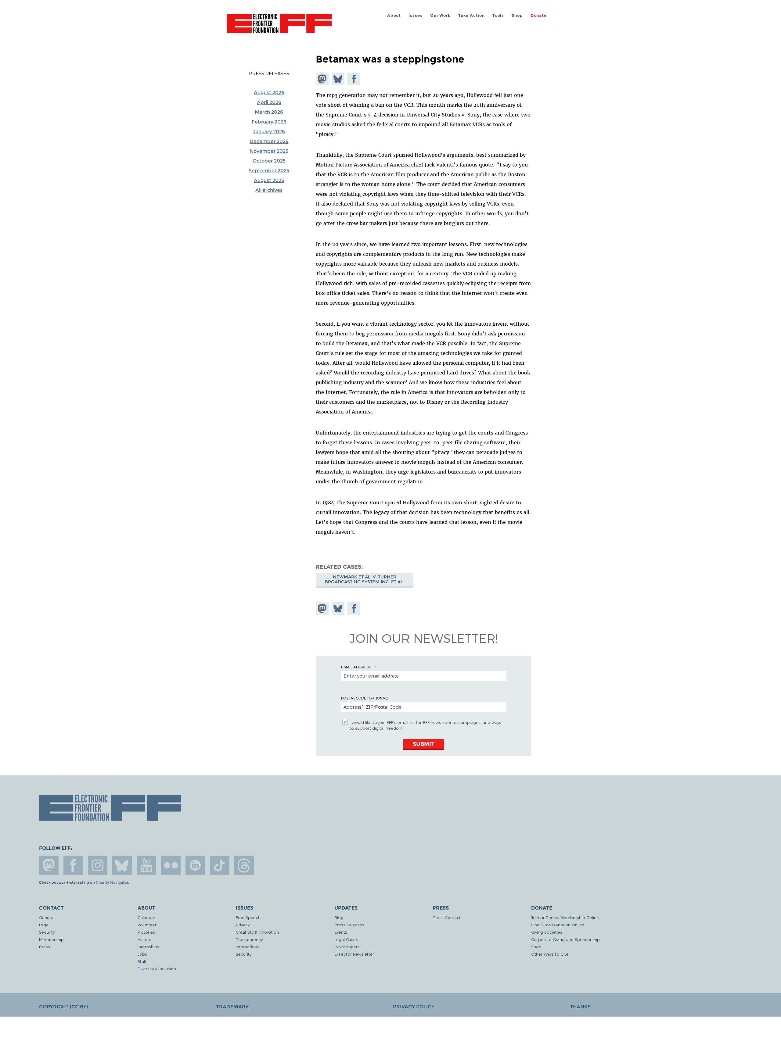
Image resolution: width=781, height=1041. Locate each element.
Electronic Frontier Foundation (279, 27)
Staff (142, 961)
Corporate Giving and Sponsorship (565, 939)
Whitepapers (347, 946)
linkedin (195, 865)
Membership (51, 939)
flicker (171, 865)
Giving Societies (546, 932)
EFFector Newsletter (354, 954)
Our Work (440, 15)
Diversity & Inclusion (157, 968)
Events (340, 932)
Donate (539, 15)
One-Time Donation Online (557, 924)
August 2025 (269, 180)
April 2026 (269, 102)
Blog (339, 917)
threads (244, 865)
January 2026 (269, 131)
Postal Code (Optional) (364, 698)
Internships (148, 946)
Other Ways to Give (550, 954)
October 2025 (269, 161)
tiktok (219, 865)
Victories (146, 932)
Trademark (232, 1007)
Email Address (356, 667)
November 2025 (269, 151)
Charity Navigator (112, 882)
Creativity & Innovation (257, 932)
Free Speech (248, 917)
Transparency (249, 939)
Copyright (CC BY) (63, 1007)
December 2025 (269, 141)
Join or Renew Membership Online (565, 917)
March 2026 (269, 112)
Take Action (471, 15)
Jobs (142, 954)
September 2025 (269, 171)
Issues (415, 15)
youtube (146, 865)
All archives (269, 190)
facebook (73, 865)
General (46, 917)
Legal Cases (346, 939)
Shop (517, 15)
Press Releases (269, 73)
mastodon (49, 865)
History (144, 939)
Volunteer (147, 924)
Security (47, 932)
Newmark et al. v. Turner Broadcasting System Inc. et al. (364, 579)
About (394, 15)
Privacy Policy (413, 1007)
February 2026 (269, 122)
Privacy (243, 924)
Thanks (580, 1007)
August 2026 (269, 92)
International (248, 946)
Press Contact (447, 917)
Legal (44, 924)
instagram (97, 865)
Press (44, 946)
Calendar (146, 917)
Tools (498, 15)
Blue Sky (122, 865)
